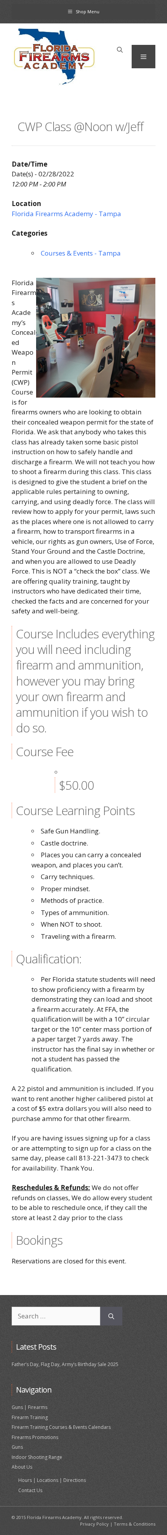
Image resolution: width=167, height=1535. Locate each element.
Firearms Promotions (35, 1437)
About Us (22, 1467)
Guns (17, 1447)
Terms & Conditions (134, 1524)
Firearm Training (30, 1417)
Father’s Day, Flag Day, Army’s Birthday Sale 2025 (65, 1364)
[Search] (111, 1316)
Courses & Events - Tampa (81, 253)
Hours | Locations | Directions (52, 1480)
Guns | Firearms (29, 1407)
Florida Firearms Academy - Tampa (66, 213)
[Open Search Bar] (120, 50)
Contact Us (30, 1490)
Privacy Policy (94, 1524)
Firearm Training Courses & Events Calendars (61, 1427)
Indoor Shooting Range (37, 1457)
